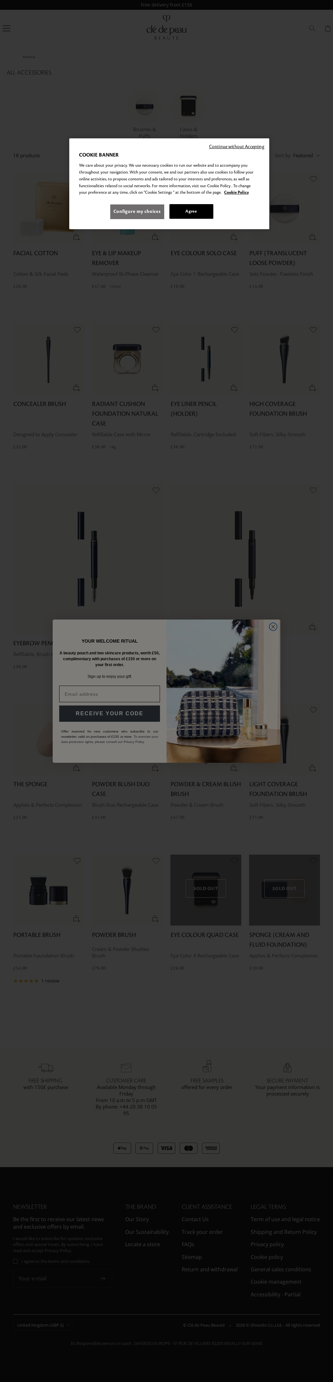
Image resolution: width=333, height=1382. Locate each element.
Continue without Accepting (236, 146)
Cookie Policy (236, 192)
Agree (191, 211)
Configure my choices (137, 211)
